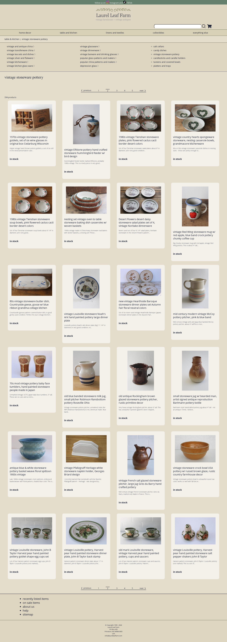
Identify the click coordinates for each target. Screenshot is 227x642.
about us (28, 606)
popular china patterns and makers (97, 62)
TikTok (129, 3)
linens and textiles (115, 32)
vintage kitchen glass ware (20, 65)
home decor (25, 32)
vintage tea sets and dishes (20, 54)
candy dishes (159, 50)
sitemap (28, 614)
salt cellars (158, 46)
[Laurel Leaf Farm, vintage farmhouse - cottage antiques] (113, 14)
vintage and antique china (20, 46)
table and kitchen (68, 32)
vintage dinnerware (89, 50)
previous (87, 90)
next (142, 90)
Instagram (114, 3)
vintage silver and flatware (20, 58)
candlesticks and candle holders (169, 58)
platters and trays (162, 65)
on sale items (31, 603)
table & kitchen (11, 39)
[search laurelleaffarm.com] (204, 26)
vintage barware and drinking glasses (98, 54)
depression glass (88, 65)
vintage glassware (89, 46)
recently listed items (36, 599)
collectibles (158, 32)
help (25, 610)
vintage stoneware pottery (166, 54)
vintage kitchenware (17, 62)
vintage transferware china (20, 50)
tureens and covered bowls (166, 62)
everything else (200, 32)
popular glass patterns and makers (97, 58)
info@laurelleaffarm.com (113, 636)
